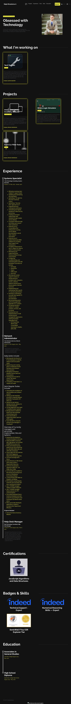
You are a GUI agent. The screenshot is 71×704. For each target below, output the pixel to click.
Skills (44, 3)
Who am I (26, 4)
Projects (30, 3)
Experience (35, 3)
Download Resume (57, 4)
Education (48, 3)
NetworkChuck (11, 700)
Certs (40, 3)
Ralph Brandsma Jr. (10, 4)
